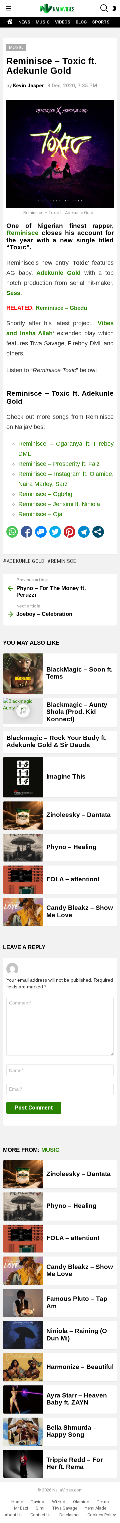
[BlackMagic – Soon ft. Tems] (23, 673)
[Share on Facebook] (26, 532)
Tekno (103, 1501)
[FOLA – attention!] (23, 880)
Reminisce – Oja (40, 514)
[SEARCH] (104, 8)
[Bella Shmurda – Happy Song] (23, 1432)
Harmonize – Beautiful (80, 1366)
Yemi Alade (95, 1508)
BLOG (81, 21)
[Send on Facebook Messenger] (41, 532)
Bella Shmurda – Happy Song (71, 1431)
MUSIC (43, 21)
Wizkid (58, 1501)
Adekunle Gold (26, 561)
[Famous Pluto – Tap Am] (23, 1303)
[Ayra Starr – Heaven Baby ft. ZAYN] (23, 1399)
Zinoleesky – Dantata (78, 814)
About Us (14, 1514)
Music (50, 1150)
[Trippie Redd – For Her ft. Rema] (23, 1464)
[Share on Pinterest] (69, 532)
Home (17, 1501)
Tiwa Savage (64, 1508)
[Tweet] (55, 532)
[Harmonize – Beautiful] (23, 1367)
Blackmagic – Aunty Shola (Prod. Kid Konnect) (76, 712)
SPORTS (101, 21)
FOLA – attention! (73, 879)
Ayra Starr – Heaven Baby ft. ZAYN (76, 1399)
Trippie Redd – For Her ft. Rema (74, 1463)
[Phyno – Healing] (23, 848)
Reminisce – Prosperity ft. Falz (59, 463)
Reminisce (63, 561)
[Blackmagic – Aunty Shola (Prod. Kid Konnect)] (23, 711)
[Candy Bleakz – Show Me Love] (23, 912)
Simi (40, 1508)
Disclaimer (69, 1514)
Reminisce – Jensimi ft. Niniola (59, 504)
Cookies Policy (101, 1514)
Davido (37, 1501)
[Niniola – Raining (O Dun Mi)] (23, 1335)
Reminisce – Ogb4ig (45, 494)
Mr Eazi (21, 1508)
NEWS (24, 21)
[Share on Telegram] (84, 532)
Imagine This (66, 776)
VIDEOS (62, 21)
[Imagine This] (23, 777)
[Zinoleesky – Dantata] (23, 815)
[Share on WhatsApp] (12, 532)
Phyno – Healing (71, 846)
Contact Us (41, 1514)
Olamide (81, 1501)
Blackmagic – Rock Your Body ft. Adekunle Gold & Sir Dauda (56, 741)
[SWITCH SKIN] (114, 8)
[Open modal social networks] (98, 532)
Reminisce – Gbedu (61, 308)
